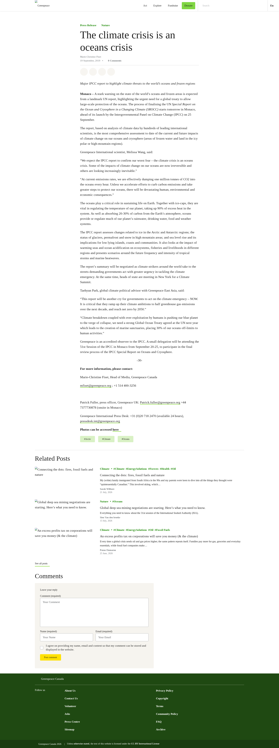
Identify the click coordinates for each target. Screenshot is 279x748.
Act (145, 5)
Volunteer (70, 706)
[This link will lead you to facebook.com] (37, 698)
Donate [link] (188, 5)
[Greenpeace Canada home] (41, 5)
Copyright (162, 698)
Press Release (88, 25)
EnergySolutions (137, 468)
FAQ (158, 721)
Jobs (67, 713)
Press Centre (72, 721)
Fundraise (173, 5)
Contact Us (71, 698)
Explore (157, 5)
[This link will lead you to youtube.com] (50, 698)
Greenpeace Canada (52, 678)
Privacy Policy (164, 690)
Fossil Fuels (163, 529)
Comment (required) (50, 596)
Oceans (118, 501)
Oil (174, 468)
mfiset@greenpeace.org (95, 385)
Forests (154, 468)
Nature (105, 25)
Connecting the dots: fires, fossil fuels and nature (132, 475)
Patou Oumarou (108, 550)
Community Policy (167, 713)
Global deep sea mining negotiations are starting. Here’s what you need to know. (152, 508)
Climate (104, 468)
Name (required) (48, 631)
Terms (159, 706)
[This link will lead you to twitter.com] (43, 698)
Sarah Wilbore (107, 489)
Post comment (50, 657)
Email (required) (104, 631)
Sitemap (69, 729)
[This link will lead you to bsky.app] (63, 698)
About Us (70, 690)
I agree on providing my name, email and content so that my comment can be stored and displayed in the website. (96, 647)
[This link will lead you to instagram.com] (56, 698)
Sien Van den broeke (110, 517)
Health (165, 468)
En (274, 5)
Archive (160, 729)
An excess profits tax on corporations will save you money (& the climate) (149, 536)
